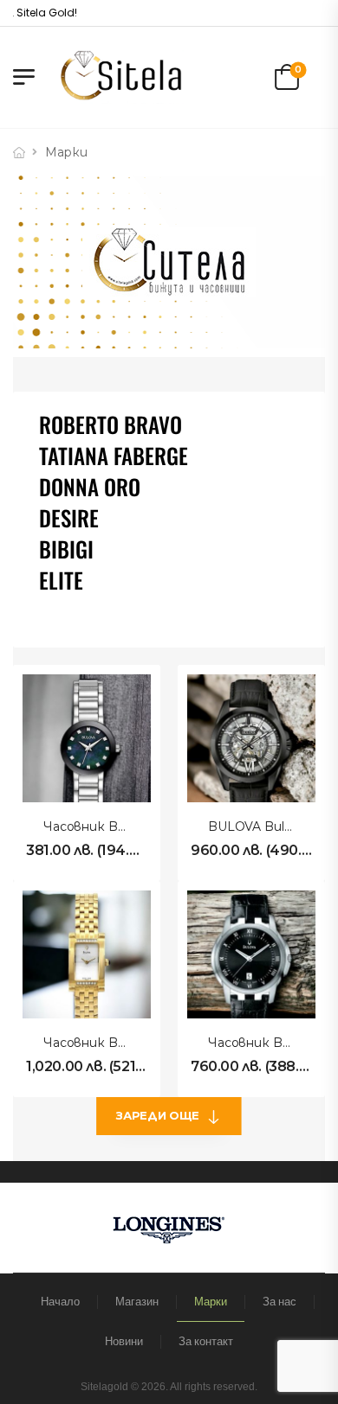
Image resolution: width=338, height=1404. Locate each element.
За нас (279, 1301)
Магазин (137, 1301)
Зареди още (157, 1115)
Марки (210, 1301)
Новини (124, 1341)
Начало (60, 1301)
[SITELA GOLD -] (118, 76)
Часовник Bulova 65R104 (119, 1042)
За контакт (206, 1341)
